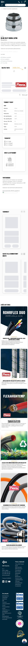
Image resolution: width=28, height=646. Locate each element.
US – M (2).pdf (9, 143)
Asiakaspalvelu (5, 596)
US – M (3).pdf (9, 145)
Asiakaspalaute (5, 616)
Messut (16, 575)
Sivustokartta (18, 586)
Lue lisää (3, 54)
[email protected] (6, 575)
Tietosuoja (17, 581)
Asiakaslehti (17, 573)
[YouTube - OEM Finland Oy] (9, 581)
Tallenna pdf (24, 95)
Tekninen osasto (18, 578)
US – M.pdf (8, 141)
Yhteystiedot (4, 597)
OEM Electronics (18, 568)
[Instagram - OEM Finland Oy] (6, 581)
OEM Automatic (18, 567)
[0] (24, 2)
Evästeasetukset (18, 582)
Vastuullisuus (18, 584)
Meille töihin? (18, 572)
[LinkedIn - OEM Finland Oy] (3, 581)
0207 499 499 (7, 572)
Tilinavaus (4, 602)
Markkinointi (17, 576)
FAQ (3, 600)
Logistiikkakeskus (19, 579)
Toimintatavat (18, 570)
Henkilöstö (4, 599)
